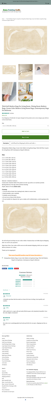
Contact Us (4, 387)
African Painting (5, 357)
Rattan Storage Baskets (31, 342)
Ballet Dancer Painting (6, 355)
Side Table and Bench (30, 362)
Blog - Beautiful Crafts (6, 380)
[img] (6, 293)
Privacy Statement (5, 389)
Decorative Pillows (30, 347)
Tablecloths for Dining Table (32, 357)
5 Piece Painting (5, 353)
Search (3, 338)
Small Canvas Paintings (6, 342)
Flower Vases (29, 351)
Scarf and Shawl (29, 353)
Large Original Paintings (7, 347)
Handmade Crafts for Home (32, 359)
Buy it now (25, 137)
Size (3, 123)
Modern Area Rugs (30, 338)
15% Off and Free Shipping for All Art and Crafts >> (23, 143)
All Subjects (4, 364)
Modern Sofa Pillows (30, 346)
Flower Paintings (5, 359)
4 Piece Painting (5, 351)
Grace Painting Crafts (29, 397)
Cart (48, 3)
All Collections (29, 364)
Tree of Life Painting (6, 361)
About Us (4, 371)
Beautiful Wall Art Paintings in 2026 (9, 386)
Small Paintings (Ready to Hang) (8, 344)
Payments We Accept (6, 374)
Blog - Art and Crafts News (7, 382)
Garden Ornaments (30, 355)
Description (6, 143)
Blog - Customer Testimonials (8, 384)
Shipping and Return (6, 376)
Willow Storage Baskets (31, 344)
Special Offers (5, 372)
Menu (5, 3)
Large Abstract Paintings (7, 340)
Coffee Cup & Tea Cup (31, 349)
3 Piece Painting (5, 349)
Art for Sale (4, 362)
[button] (5, 113)
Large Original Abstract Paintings (8, 346)
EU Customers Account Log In (8, 391)
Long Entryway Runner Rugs (32, 340)
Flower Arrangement (30, 361)
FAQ (3, 378)
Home (3, 19)
